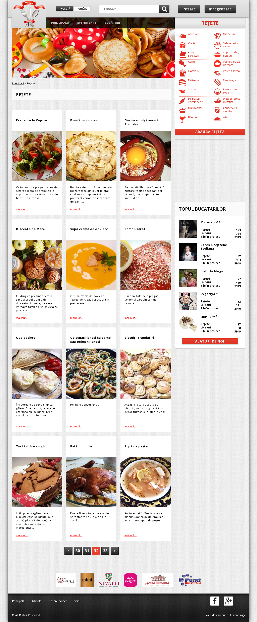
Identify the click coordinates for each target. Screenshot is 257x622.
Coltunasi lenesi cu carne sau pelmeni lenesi (90, 339)
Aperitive (193, 34)
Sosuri (192, 89)
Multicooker (195, 108)
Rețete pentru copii (231, 91)
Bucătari (112, 22)
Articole (36, 601)
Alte (225, 117)
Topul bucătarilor (202, 209)
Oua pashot (25, 337)
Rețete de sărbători (194, 54)
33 (105, 550)
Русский (64, 8)
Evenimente (87, 22)
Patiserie (193, 80)
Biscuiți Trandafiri (139, 337)
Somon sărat (134, 229)
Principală (60, 22)
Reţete (210, 22)
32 (96, 550)
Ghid (77, 601)
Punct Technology (233, 615)
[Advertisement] (210, 169)
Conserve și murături (230, 109)
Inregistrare (220, 9)
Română (82, 8)
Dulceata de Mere (30, 229)
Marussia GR (210, 222)
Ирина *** (209, 316)
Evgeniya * (209, 294)
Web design (213, 615)
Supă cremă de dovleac (89, 229)
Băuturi (192, 117)
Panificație (229, 80)
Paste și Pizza (231, 71)
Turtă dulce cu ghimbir (34, 446)
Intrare (189, 9)
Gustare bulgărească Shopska (141, 122)
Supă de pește (136, 446)
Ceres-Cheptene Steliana (214, 246)
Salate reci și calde (230, 44)
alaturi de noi (209, 341)
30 (77, 550)
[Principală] (29, 26)
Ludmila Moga (212, 271)
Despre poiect (57, 601)
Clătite (192, 43)
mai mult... (22, 209)
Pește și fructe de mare (231, 63)
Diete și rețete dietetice (231, 100)
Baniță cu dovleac (84, 120)
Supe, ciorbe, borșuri (231, 54)
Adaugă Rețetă (210, 131)
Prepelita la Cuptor (32, 120)
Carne (192, 61)
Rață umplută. (81, 446)
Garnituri (193, 71)
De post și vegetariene (195, 100)
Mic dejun (229, 34)
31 (87, 550)
